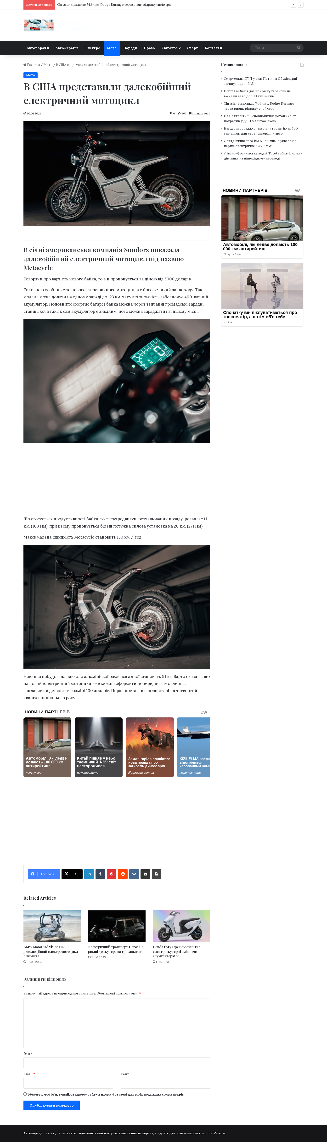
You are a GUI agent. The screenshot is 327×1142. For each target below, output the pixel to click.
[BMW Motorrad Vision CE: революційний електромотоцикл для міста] (52, 926)
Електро (92, 48)
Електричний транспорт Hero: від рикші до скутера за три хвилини (116, 949)
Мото (112, 48)
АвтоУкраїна (67, 48)
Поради (130, 48)
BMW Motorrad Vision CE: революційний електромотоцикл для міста (50, 951)
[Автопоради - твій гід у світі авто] (59, 25)
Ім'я (28, 1054)
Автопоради (38, 48)
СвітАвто (169, 48)
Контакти (213, 48)
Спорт (192, 48)
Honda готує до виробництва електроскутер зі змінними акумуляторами (176, 951)
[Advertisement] (116, 480)
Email (29, 1074)
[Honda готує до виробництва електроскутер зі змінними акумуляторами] (181, 926)
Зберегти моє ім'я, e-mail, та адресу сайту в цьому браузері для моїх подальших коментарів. (105, 1094)
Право (149, 48)
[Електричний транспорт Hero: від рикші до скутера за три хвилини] (117, 926)
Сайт (125, 1074)
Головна (33, 65)
